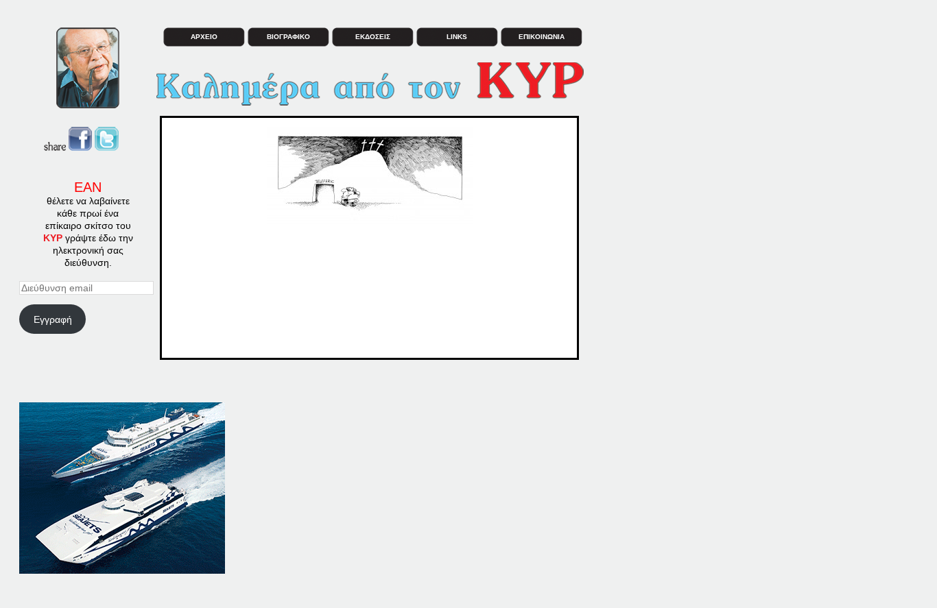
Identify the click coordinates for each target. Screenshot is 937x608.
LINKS (457, 36)
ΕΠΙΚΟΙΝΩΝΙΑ (542, 36)
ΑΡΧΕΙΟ (204, 36)
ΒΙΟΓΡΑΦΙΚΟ (288, 36)
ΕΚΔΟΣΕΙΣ (372, 36)
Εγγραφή (53, 319)
